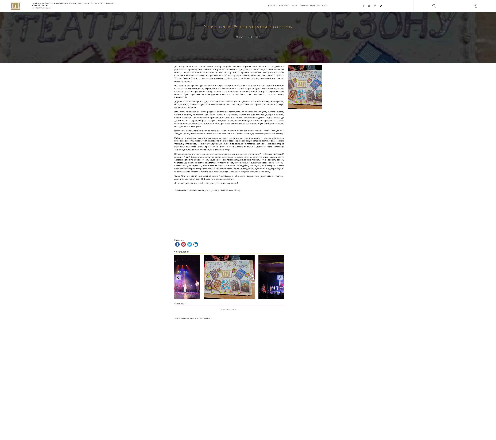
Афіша (294, 6)
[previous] (178, 277)
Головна (272, 6)
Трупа (324, 6)
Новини (304, 6)
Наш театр (284, 6)
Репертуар (314, 6)
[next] (280, 277)
